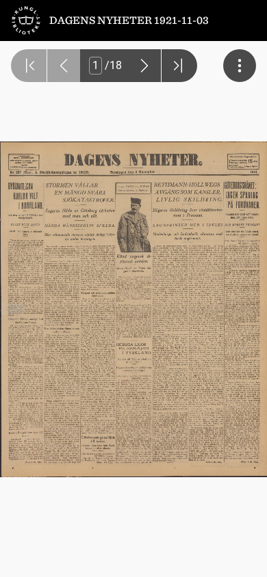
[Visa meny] (239, 65)
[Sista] (179, 65)
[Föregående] (63, 65)
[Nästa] (144, 65)
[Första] (29, 65)
